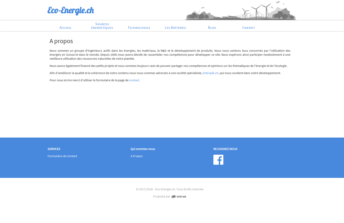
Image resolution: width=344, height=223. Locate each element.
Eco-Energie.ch (165, 189)
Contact (248, 27)
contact (134, 80)
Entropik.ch (210, 73)
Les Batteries (175, 27)
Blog (212, 27)
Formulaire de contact (62, 156)
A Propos (137, 156)
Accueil (66, 27)
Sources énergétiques (102, 26)
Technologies (139, 27)
